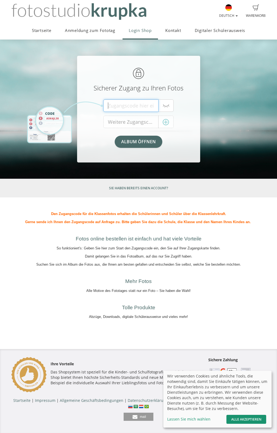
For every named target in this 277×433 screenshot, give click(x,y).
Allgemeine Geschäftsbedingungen (91, 400)
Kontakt (173, 30)
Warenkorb (256, 15)
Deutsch (227, 15)
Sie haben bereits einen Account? (138, 188)
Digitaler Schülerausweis (220, 30)
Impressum (45, 400)
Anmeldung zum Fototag (90, 30)
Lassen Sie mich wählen (188, 419)
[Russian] (130, 405)
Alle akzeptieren (246, 419)
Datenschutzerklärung (148, 400)
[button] (138, 417)
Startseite (41, 30)
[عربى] (136, 405)
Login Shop (140, 30)
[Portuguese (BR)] (146, 405)
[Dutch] (141, 405)
